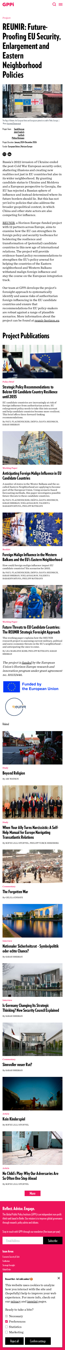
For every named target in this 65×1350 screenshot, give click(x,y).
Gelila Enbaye (14, 897)
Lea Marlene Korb (16, 651)
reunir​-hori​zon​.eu (47, 320)
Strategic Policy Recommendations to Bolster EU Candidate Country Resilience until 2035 (30, 391)
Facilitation (6, 1260)
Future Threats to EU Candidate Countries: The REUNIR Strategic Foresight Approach (31, 629)
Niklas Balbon (29, 503)
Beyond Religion (14, 773)
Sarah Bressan (19, 129)
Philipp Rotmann (18, 137)
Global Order (7, 1269)
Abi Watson (12, 779)
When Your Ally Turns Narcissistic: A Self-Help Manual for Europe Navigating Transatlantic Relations (30, 832)
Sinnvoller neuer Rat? (17, 1064)
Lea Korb (21, 135)
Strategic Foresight (9, 1265)
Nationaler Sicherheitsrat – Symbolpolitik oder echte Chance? (31, 948)
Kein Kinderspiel (14, 1119)
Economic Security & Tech (11, 1256)
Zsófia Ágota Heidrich (44, 421)
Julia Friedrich (19, 132)
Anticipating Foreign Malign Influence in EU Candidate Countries (32, 475)
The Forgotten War (15, 891)
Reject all (14, 1341)
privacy (16, 1301)
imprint (32, 1301)
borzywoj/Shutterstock (14, 123)
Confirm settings (38, 1341)
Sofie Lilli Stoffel (17, 843)
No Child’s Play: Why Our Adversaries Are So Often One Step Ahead (31, 1176)
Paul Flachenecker (18, 421)
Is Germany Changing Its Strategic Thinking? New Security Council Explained (31, 1008)
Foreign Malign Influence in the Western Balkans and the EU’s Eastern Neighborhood (32, 557)
